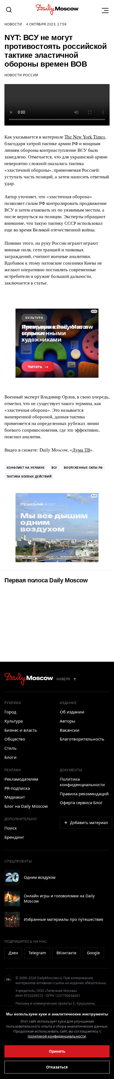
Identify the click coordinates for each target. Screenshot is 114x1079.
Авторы (67, 721)
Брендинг (14, 837)
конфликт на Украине (26, 468)
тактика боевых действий (29, 476)
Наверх (63, 679)
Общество (14, 739)
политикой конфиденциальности (57, 1036)
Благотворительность (82, 739)
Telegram (37, 952)
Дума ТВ (81, 450)
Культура (13, 721)
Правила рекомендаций (84, 793)
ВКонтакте (66, 952)
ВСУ (54, 468)
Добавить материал (89, 822)
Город (10, 712)
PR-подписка (17, 788)
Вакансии (69, 730)
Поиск (10, 828)
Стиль (10, 748)
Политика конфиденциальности (82, 781)
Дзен (13, 952)
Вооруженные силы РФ (83, 468)
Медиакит (14, 797)
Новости (13, 24)
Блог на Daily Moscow (26, 806)
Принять (57, 1051)
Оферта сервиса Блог (81, 802)
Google (93, 952)
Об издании (72, 712)
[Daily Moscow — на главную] (28, 679)
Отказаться (57, 1067)
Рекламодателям (21, 779)
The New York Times (84, 137)
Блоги (10, 757)
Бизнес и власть (20, 730)
